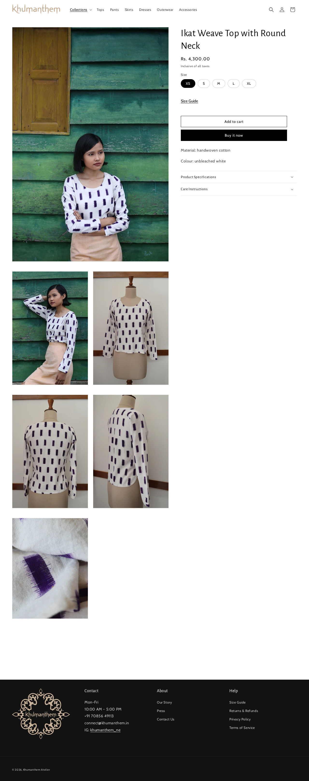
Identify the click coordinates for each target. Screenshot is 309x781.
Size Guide (189, 100)
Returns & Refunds (243, 711)
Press (161, 711)
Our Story (164, 702)
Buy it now (234, 135)
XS (188, 83)
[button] (80, 10)
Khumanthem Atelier (36, 769)
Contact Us (166, 719)
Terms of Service (242, 727)
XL (249, 83)
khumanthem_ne (105, 730)
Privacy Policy (240, 719)
